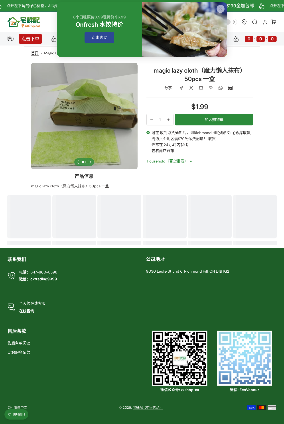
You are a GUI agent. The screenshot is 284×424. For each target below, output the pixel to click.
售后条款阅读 (19, 343)
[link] (181, 88)
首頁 (35, 53)
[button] (244, 22)
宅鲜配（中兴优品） (148, 407)
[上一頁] (78, 162)
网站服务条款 (19, 352)
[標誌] (23, 21)
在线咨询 (26, 311)
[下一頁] (90, 162)
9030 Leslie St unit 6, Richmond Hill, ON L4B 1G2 (187, 271)
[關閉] (221, 9)
